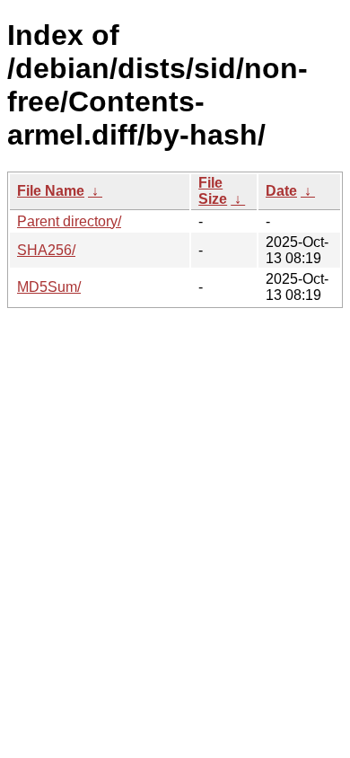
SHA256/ (46, 250)
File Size (212, 191)
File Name (50, 190)
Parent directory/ (69, 221)
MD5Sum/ (49, 287)
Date (281, 190)
